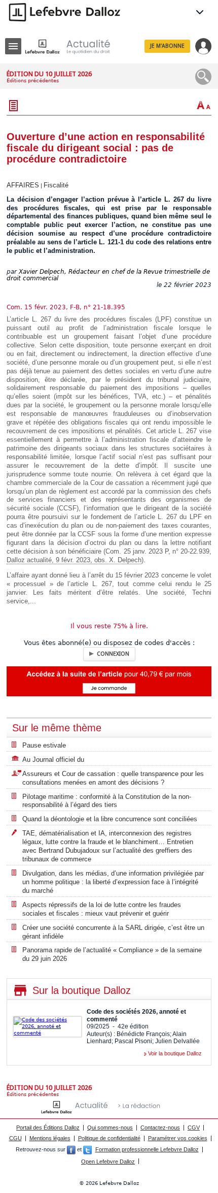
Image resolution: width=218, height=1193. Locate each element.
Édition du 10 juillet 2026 (49, 74)
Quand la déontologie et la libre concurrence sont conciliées (109, 819)
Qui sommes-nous (110, 1127)
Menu (13, 46)
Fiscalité (56, 185)
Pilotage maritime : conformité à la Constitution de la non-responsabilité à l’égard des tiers (106, 801)
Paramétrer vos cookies (177, 1138)
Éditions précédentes (33, 80)
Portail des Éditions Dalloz (48, 1127)
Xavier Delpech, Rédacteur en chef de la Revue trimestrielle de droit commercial (108, 275)
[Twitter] (87, 1149)
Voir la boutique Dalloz (175, 1053)
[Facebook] (71, 1149)
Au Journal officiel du (53, 759)
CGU (15, 1138)
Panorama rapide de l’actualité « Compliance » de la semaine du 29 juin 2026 (112, 954)
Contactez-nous (160, 1127)
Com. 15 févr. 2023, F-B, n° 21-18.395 (66, 307)
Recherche (203, 77)
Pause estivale (44, 745)
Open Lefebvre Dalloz (108, 1161)
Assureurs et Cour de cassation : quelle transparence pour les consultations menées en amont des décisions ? (113, 778)
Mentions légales (49, 1138)
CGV (194, 1127)
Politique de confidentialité (109, 1138)
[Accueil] (75, 46)
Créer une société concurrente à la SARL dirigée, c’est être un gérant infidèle (113, 932)
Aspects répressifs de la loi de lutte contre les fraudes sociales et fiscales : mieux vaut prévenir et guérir (101, 909)
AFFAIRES (23, 185)
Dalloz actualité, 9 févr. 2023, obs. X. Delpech (74, 560)
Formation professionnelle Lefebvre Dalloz (147, 1149)
